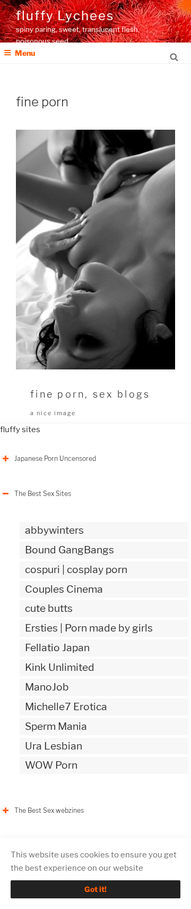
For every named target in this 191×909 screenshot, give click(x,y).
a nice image (53, 413)
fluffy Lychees (65, 15)
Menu (25, 52)
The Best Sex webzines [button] (49, 810)
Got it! (95, 889)
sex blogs (121, 394)
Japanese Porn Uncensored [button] (55, 458)
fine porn (57, 394)
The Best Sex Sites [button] (42, 494)
